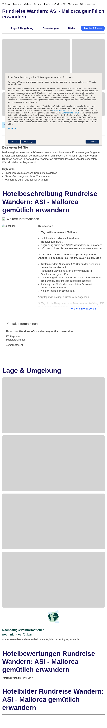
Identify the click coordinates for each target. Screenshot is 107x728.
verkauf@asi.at (14, 345)
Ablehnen (14, 141)
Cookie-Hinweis (59, 110)
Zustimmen (92, 141)
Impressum (13, 128)
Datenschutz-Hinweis (71, 113)
